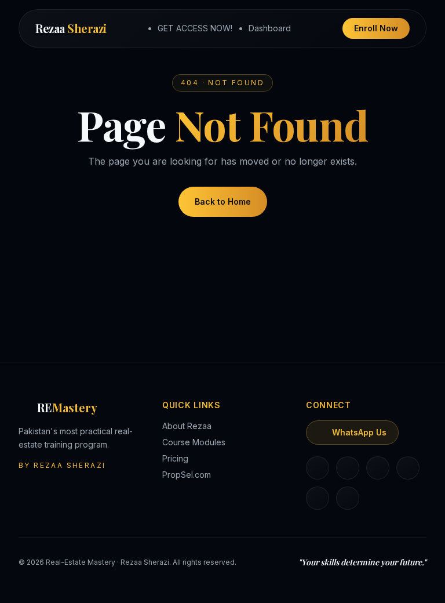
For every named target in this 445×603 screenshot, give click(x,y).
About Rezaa (186, 426)
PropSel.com (186, 475)
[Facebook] (377, 468)
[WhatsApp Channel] (347, 498)
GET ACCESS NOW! (195, 28)
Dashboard (270, 28)
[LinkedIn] (317, 468)
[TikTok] (408, 468)
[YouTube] (317, 498)
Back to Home (223, 201)
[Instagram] (347, 468)
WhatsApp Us (359, 432)
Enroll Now (376, 28)
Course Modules (193, 442)
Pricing (175, 458)
